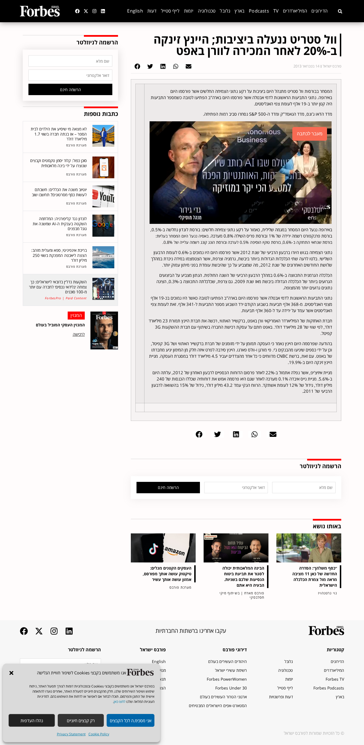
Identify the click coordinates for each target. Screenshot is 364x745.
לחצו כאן (119, 701)
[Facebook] (77, 11)
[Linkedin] (103, 11)
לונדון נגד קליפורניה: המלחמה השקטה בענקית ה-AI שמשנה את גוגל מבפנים (60, 223)
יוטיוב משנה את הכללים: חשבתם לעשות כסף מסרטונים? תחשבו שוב (59, 192)
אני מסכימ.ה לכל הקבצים (130, 720)
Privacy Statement (71, 734)
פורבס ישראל (153, 649)
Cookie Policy (98, 734)
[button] (11, 673)
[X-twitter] (86, 11)
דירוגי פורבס (235, 649)
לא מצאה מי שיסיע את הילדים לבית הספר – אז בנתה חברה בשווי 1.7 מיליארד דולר (59, 134)
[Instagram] (94, 11)
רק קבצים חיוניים (81, 720)
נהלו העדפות (31, 720)
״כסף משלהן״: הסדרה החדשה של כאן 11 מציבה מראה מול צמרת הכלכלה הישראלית (314, 576)
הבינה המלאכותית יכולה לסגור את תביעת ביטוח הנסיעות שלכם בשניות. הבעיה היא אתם (243, 576)
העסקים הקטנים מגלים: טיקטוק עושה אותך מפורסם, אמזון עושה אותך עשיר (167, 573)
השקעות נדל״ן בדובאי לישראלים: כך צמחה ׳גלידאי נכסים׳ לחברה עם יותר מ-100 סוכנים (58, 286)
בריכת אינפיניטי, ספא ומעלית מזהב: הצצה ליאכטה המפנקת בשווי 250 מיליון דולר (59, 255)
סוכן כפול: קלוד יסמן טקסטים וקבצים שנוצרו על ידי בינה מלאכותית (58, 163)
